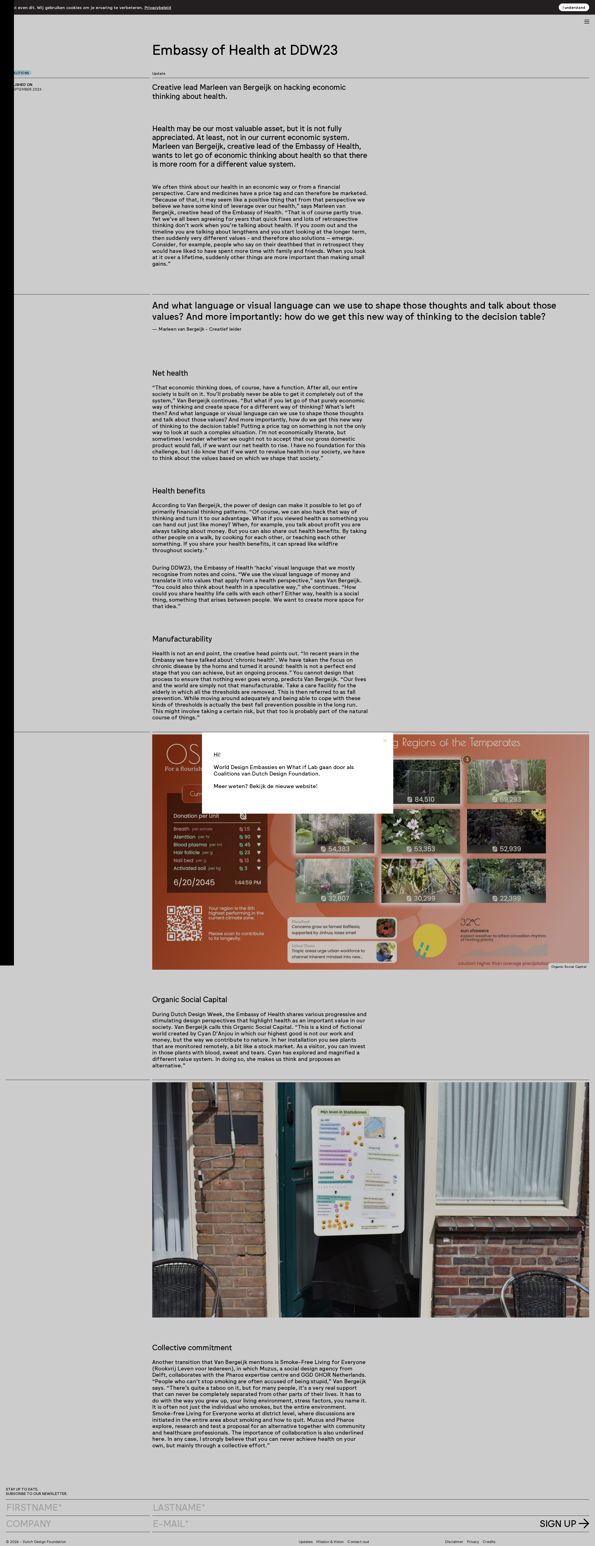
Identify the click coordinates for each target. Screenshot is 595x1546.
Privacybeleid (157, 7)
